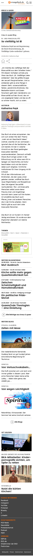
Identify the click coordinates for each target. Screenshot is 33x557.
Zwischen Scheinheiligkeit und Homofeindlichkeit (13, 285)
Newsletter (5, 525)
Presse (12, 552)
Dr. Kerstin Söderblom (22, 262)
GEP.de (3, 539)
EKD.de (4, 541)
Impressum (27, 552)
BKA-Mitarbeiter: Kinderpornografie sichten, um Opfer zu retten (16, 460)
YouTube (4, 505)
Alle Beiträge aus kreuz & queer (18, 315)
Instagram (5, 503)
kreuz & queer (7, 10)
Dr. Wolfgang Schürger (23, 292)
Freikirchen (5, 546)
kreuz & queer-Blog (8, 35)
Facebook (4, 500)
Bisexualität (5, 233)
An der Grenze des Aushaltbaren (15, 454)
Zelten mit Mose (10, 328)
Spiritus (4, 364)
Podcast (4, 530)
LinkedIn (4, 515)
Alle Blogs (18, 422)
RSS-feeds (5, 523)
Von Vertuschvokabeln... (15, 367)
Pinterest (4, 508)
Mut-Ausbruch (10, 265)
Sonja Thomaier (20, 303)
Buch (12, 233)
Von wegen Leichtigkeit (15, 389)
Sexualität (4, 235)
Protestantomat (7, 528)
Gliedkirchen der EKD (9, 544)
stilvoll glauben (8, 325)
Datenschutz (19, 552)
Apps (3, 533)
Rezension (24, 233)
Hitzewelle (6, 486)
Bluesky (4, 510)
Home (3, 61)
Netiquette (5, 552)
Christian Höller (20, 270)
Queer (17, 233)
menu (2, 3)
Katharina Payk (14, 56)
